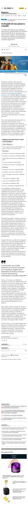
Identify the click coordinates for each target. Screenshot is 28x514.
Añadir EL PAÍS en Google (7, 52)
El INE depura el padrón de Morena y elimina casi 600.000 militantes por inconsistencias (13, 407)
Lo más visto (4, 424)
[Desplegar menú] (2, 8)
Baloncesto (7, 15)
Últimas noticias (5, 404)
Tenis (12, 15)
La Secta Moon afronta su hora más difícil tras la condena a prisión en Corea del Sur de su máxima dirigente (14, 439)
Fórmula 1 (20, 15)
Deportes (5, 12)
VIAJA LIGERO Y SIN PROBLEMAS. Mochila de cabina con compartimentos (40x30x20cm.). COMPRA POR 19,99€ (19, 491)
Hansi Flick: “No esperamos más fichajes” (13, 415)
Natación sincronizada (5, 350)
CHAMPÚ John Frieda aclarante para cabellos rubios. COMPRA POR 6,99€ (19, 482)
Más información (4, 356)
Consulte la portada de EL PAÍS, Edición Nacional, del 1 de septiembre (17, 20)
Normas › (25, 344)
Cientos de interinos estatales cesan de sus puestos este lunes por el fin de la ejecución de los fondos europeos (14, 435)
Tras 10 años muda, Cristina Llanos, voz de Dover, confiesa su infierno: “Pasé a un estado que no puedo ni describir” (14, 428)
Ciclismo (15, 15)
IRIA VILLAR (14, 44)
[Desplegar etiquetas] (26, 350)
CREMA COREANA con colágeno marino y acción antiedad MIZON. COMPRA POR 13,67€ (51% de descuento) (13, 477)
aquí (20, 359)
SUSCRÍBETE (21, 8)
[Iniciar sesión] (26, 8)
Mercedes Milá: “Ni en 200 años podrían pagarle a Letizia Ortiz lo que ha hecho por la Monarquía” (13, 432)
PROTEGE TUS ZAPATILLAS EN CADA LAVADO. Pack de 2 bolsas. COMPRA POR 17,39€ (19, 497)
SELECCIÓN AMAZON (14, 456)
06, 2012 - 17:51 (15, 46)
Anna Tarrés (13, 350)
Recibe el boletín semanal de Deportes (10, 338)
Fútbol (2, 15)
